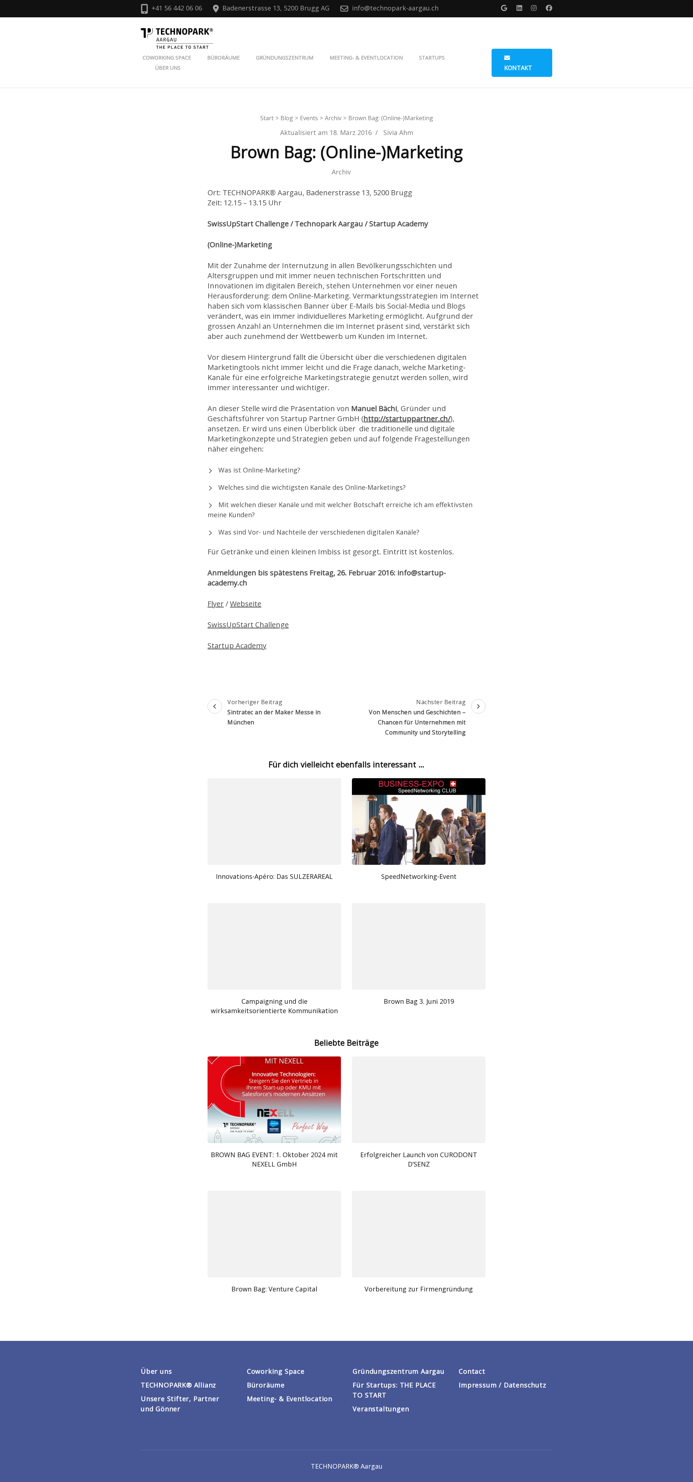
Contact (472, 1371)
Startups (432, 57)
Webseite (245, 604)
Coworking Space (167, 57)
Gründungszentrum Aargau (398, 1371)
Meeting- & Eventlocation (366, 57)
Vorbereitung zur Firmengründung (419, 1289)
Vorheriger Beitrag (274, 712)
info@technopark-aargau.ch (395, 8)
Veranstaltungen (381, 1408)
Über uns (167, 67)
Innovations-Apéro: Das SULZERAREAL (274, 876)
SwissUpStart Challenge (248, 624)
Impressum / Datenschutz (502, 1385)
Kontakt (518, 68)
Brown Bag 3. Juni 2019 (419, 1001)
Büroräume (223, 57)
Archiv (341, 171)
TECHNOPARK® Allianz (178, 1385)
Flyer (216, 604)
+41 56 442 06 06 (177, 8)
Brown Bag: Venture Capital (274, 1289)
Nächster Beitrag (417, 717)
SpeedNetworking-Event (419, 876)
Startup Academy (237, 645)
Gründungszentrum (284, 57)
